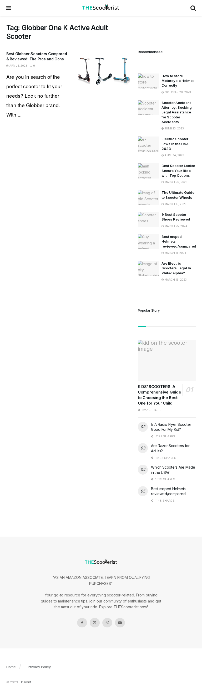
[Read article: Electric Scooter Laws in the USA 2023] (148, 144)
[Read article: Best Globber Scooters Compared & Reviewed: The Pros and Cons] (103, 70)
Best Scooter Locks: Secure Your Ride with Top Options (178, 170)
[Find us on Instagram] (107, 622)
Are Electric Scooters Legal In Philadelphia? (176, 268)
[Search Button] (193, 8)
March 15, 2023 (175, 204)
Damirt (26, 682)
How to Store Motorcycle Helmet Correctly (177, 80)
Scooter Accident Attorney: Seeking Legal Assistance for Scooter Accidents (176, 112)
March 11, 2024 (175, 252)
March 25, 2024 (175, 226)
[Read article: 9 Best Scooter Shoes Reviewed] (148, 219)
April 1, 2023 (18, 65)
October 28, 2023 (177, 92)
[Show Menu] (8, 8)
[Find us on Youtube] (120, 622)
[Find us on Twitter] (95, 622)
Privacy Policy (39, 667)
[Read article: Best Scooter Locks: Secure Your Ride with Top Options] (148, 170)
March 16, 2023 (175, 279)
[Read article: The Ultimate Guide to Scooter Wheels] (148, 197)
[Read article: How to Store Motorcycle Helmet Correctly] (148, 81)
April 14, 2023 (174, 155)
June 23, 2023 (174, 128)
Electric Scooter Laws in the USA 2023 (175, 143)
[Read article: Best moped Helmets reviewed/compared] (148, 241)
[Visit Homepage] (101, 8)
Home (11, 667)
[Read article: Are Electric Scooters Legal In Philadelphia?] (148, 268)
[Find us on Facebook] (82, 622)
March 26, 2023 (175, 182)
